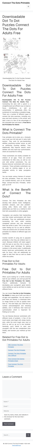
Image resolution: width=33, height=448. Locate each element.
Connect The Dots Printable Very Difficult (17, 354)
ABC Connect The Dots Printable (15, 346)
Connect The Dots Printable (16, 3)
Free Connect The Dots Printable (15, 365)
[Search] (28, 435)
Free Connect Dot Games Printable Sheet (16, 360)
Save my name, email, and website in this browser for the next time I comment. (16, 417)
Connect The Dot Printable (16, 350)
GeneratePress (16, 445)
